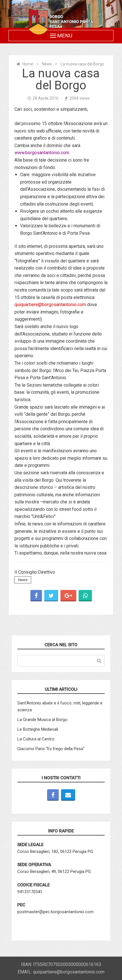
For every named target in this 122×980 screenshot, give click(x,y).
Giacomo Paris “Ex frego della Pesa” (51, 748)
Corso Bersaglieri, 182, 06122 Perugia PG (55, 851)
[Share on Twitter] (51, 595)
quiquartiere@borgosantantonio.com (50, 304)
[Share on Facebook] (36, 595)
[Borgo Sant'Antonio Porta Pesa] (61, 22)
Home (27, 64)
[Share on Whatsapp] (85, 595)
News (47, 64)
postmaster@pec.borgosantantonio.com (55, 911)
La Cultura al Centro (35, 739)
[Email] (68, 795)
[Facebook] (53, 795)
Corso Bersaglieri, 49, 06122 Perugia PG (54, 871)
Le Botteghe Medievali (37, 729)
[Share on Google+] (68, 595)
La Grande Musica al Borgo (42, 719)
